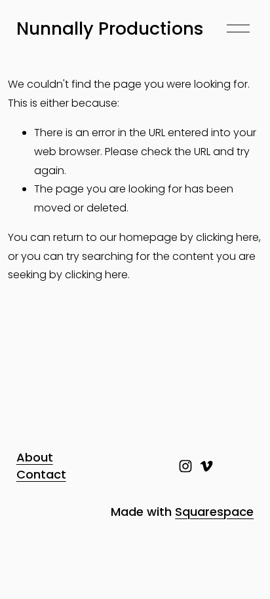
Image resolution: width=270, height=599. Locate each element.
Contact (41, 474)
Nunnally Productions (110, 28)
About (34, 457)
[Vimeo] (206, 466)
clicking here (227, 237)
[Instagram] (185, 466)
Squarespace (214, 511)
